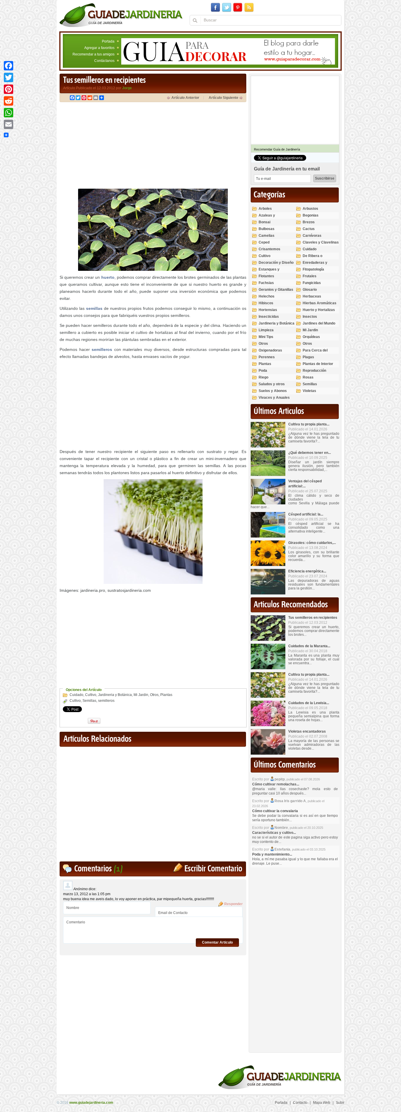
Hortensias (268, 310)
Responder (233, 904)
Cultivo (90, 695)
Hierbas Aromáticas (319, 303)
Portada (108, 41)
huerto (107, 277)
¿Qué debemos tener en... (309, 453)
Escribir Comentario (213, 869)
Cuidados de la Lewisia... (308, 703)
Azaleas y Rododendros (270, 217)
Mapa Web (321, 1103)
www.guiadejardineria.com (91, 1103)
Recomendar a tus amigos (93, 54)
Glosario (310, 290)
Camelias (266, 236)
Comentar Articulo (217, 942)
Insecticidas (269, 317)
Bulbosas (266, 229)
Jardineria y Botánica (115, 695)
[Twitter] (8, 77)
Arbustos (310, 209)
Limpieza (266, 330)
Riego (263, 377)
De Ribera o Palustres (312, 258)
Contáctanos (104, 61)
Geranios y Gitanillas (276, 290)
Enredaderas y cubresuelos (315, 265)
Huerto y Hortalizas (319, 310)
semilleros (102, 349)
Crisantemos (269, 249)
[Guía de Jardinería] (121, 15)
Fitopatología (313, 269)
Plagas (308, 357)
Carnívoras (312, 236)
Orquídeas (311, 337)
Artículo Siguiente (223, 98)
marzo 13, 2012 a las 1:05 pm (86, 894)
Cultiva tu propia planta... (308, 424)
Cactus (309, 229)
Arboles (265, 209)
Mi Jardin (141, 695)
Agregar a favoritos (99, 48)
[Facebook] (8, 66)
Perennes (267, 357)
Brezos (309, 222)
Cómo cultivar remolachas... (275, 784)
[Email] (8, 124)
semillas (94, 308)
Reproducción (314, 371)
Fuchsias (266, 283)
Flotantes (266, 276)
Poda (263, 371)
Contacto (300, 1103)
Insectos (310, 317)
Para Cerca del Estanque (315, 352)
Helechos (266, 296)
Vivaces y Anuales (274, 398)
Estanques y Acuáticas (269, 271)
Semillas (89, 701)
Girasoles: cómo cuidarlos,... (312, 543)
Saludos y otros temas (272, 386)
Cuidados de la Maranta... (309, 646)
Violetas (309, 391)
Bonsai (264, 222)
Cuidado (76, 695)
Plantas (166, 695)
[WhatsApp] (8, 113)
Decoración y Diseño (276, 263)
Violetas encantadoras (307, 731)
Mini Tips (266, 337)
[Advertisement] (109, 146)
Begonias (311, 215)
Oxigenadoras (270, 350)
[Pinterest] (8, 89)
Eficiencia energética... (307, 571)
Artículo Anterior (185, 98)
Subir (340, 1103)
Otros (154, 695)
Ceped (264, 242)
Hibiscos (266, 303)
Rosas (308, 377)
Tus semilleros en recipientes (312, 618)
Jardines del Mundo (319, 323)
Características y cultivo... (274, 833)
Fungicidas (312, 283)
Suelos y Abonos (273, 391)
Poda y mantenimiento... (272, 854)
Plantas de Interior (318, 364)
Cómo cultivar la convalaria (275, 811)
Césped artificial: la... (305, 514)
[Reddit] (8, 101)
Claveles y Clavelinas (321, 242)
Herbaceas (312, 296)
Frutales (309, 276)
